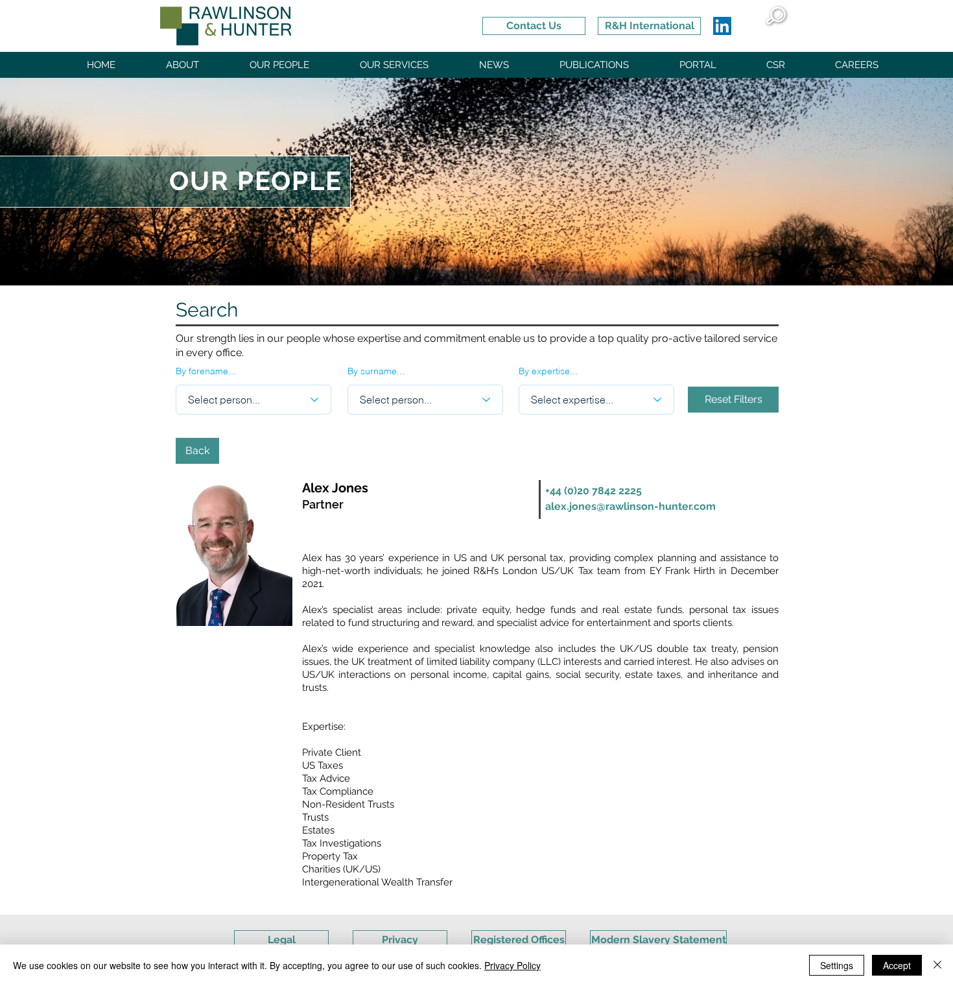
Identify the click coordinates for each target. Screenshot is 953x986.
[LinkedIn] (722, 26)
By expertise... (548, 371)
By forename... (206, 371)
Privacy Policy (512, 965)
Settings (836, 965)
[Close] (937, 965)
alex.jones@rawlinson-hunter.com (630, 506)
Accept (897, 965)
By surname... (376, 371)
